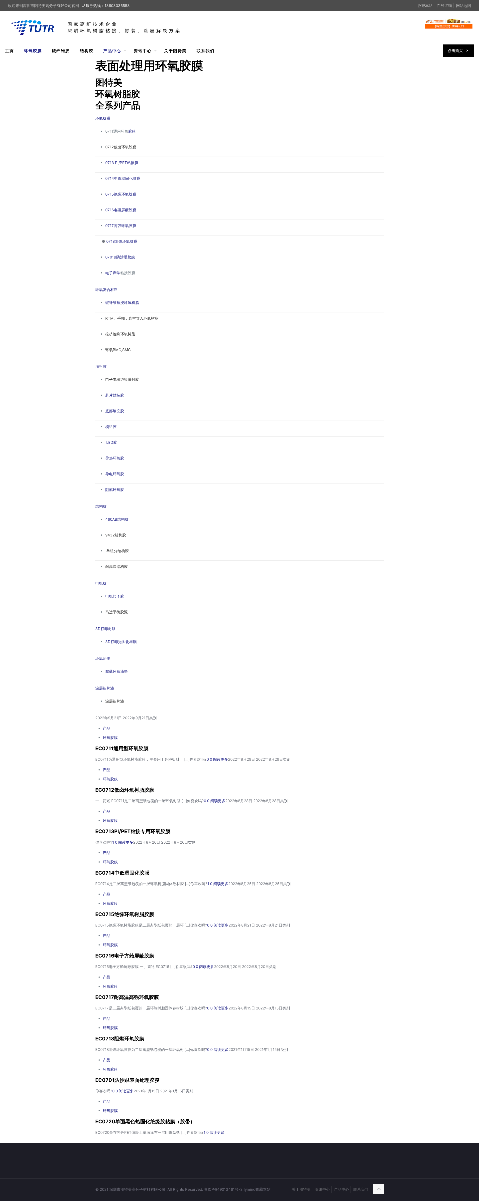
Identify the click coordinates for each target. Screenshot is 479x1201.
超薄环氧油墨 (116, 671)
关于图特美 (301, 1189)
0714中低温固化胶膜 (122, 178)
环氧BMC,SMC (118, 349)
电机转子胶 (114, 596)
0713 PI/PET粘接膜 (121, 162)
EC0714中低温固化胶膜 (122, 873)
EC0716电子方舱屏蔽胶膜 (124, 956)
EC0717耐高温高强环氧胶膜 (127, 997)
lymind (249, 1189)
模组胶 (111, 426)
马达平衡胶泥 (116, 612)
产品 (106, 728)
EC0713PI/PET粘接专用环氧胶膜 (132, 831)
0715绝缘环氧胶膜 (120, 194)
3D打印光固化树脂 (121, 641)
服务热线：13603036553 (108, 5)
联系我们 (360, 1189)
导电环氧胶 (114, 474)
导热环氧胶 (114, 458)
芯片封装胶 (114, 395)
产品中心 (341, 1189)
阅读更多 (220, 759)
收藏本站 (262, 1189)
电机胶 (101, 583)
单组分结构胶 (117, 550)
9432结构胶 (115, 535)
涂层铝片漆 (104, 688)
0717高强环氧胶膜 (120, 225)
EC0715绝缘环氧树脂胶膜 (124, 914)
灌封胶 (101, 366)
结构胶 (101, 506)
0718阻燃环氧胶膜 (121, 241)
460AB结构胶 (116, 519)
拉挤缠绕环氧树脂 (120, 334)
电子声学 (112, 272)
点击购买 (455, 50)
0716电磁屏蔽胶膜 (120, 210)
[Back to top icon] (378, 1189)
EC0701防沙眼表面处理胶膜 (127, 1080)
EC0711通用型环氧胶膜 (121, 748)
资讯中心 (322, 1189)
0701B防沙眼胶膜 (120, 257)
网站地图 (463, 5)
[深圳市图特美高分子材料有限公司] (102, 27)
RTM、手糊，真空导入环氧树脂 (131, 318)
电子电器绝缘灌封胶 (122, 379)
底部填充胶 (114, 411)
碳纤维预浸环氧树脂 (122, 302)
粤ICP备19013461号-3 (223, 1189)
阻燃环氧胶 (114, 489)
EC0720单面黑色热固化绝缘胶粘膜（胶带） (145, 1122)
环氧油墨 (102, 658)
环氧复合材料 (106, 289)
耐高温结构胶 (116, 566)
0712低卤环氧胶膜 (120, 147)
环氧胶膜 (102, 118)
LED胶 (111, 442)
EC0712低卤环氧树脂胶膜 (124, 790)
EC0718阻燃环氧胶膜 (119, 1039)
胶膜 (132, 131)
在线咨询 (444, 5)
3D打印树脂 (105, 628)
